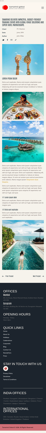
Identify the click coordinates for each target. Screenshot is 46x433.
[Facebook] (7, 40)
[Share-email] (11, 40)
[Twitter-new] (3, 40)
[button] (42, 7)
